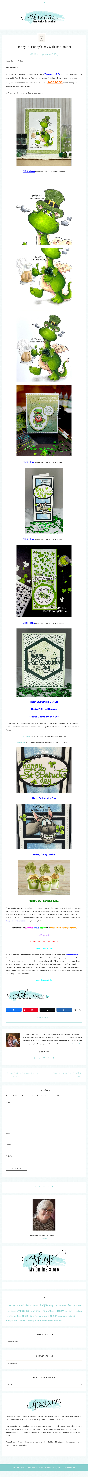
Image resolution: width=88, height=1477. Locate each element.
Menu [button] (46, 2)
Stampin (73, 1316)
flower (32, 1311)
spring (62, 1316)
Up (33, 1320)
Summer (29, 1321)
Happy (60, 1310)
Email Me (44, 1238)
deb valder (62, 1306)
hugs (76, 1311)
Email (8, 1145)
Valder (38, 1320)
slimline (54, 1315)
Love (80, 1311)
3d (6, 1306)
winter (56, 1321)
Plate (36, 1316)
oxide (25, 1315)
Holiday (71, 1311)
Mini (11, 1316)
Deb (56, 1305)
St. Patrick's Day (50, 54)
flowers (38, 1310)
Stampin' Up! (12, 1320)
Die (69, 1305)
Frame (53, 1311)
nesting (17, 1316)
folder (46, 1310)
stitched (22, 1320)
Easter (8, 1311)
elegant (13, 1311)
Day (51, 1305)
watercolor (48, 1320)
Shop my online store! (71, 1044)
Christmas (28, 1305)
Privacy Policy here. (30, 1468)
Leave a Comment (44, 1018)
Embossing (22, 1310)
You (60, 1320)
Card (19, 1305)
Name (8, 1133)
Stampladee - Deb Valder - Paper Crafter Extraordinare (44, 17)
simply (47, 1316)
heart (66, 1311)
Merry (8, 1316)
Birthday (13, 1305)
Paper (31, 1316)
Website (9, 1156)
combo (37, 1306)
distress (76, 1305)
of (21, 1316)
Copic (44, 1305)
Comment (10, 1102)
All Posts (34, 54)
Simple (42, 1316)
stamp (67, 1316)
